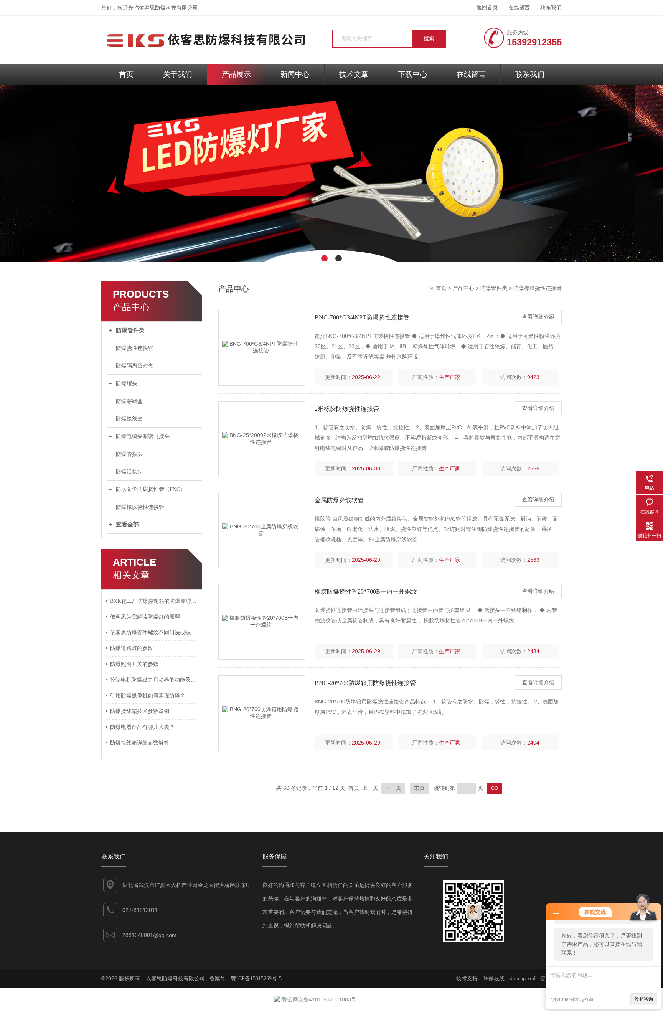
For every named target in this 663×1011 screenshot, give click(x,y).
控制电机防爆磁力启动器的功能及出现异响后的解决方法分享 (154, 680)
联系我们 (551, 7)
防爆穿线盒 (129, 401)
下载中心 (412, 74)
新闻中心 (295, 74)
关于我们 (177, 74)
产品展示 (236, 74)
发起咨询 (644, 999)
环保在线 (494, 978)
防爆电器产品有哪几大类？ (142, 727)
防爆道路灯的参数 (131, 648)
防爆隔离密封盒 (134, 366)
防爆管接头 (129, 454)
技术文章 (353, 74)
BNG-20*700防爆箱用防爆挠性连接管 (365, 683)
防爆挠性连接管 (134, 348)
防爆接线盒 (129, 419)
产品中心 (463, 288)
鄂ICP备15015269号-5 (256, 978)
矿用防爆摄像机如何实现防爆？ (147, 695)
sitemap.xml (522, 978)
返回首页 (487, 7)
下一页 (393, 788)
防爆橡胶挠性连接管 (140, 507)
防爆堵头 (126, 383)
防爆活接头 (129, 472)
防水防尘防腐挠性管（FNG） (151, 489)
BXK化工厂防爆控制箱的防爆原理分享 (154, 601)
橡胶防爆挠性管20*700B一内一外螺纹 (366, 591)
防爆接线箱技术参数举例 (139, 711)
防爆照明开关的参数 (134, 664)
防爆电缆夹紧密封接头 (143, 436)
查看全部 (127, 524)
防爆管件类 (130, 330)
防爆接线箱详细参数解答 (139, 743)
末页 (419, 788)
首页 (126, 74)
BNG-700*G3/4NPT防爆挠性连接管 (362, 317)
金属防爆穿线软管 (339, 500)
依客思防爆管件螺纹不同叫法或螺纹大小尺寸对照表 (154, 632)
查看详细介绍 (538, 317)
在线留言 (519, 7)
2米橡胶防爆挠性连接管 (347, 408)
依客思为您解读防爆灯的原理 (145, 617)
